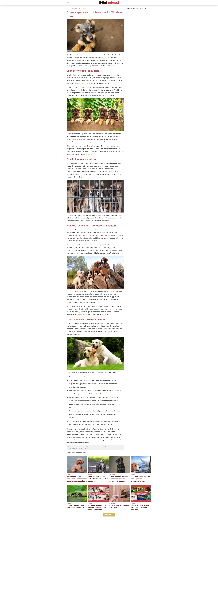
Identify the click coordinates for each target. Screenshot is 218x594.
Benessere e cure (76, 8)
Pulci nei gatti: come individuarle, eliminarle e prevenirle (98, 479)
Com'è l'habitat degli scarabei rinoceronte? (76, 506)
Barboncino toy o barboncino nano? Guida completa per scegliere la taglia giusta (77, 479)
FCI (111, 247)
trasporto (94, 394)
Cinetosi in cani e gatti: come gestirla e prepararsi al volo (140, 479)
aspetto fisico (85, 83)
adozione (106, 58)
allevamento (81, 314)
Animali (69, 474)
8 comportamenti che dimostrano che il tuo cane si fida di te (97, 507)
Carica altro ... (109, 515)
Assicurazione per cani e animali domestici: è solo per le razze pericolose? (119, 479)
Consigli (85, 8)
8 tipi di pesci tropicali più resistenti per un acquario (140, 507)
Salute (68, 8)
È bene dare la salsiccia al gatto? (119, 506)
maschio (89, 154)
